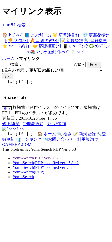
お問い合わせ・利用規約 (71, 139)
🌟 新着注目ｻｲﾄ (67, 35)
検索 (67, 134)
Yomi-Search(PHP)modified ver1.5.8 (43, 167)
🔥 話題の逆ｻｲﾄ (44, 40)
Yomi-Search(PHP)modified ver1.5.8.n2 (46, 162)
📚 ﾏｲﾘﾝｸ (38, 52)
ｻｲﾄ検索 (18, 25)
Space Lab (14, 97)
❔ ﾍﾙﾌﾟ (77, 52)
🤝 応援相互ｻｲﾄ (47, 46)
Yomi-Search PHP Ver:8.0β (35, 158)
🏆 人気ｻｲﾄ (18, 40)
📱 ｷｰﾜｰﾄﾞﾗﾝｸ (75, 46)
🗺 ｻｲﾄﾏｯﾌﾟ (58, 52)
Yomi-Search (23, 176)
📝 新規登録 (71, 40)
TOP (6, 25)
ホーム (8, 58)
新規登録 (87, 134)
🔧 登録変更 (95, 40)
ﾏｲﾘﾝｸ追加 (56, 124)
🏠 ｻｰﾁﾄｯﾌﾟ (13, 35)
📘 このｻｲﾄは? (37, 35)
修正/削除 (11, 124)
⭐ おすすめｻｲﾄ (17, 46)
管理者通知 (33, 124)
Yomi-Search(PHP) (28, 172)
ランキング (31, 139)
